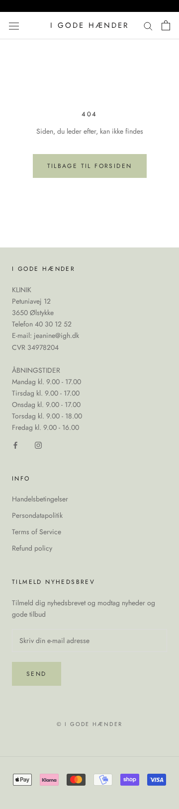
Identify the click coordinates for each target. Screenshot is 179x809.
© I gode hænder (89, 724)
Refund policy (32, 548)
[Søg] (148, 25)
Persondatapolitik (37, 515)
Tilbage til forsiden (89, 166)
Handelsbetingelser (40, 499)
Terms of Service (36, 532)
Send (36, 673)
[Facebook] (15, 444)
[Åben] (14, 25)
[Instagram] (38, 444)
